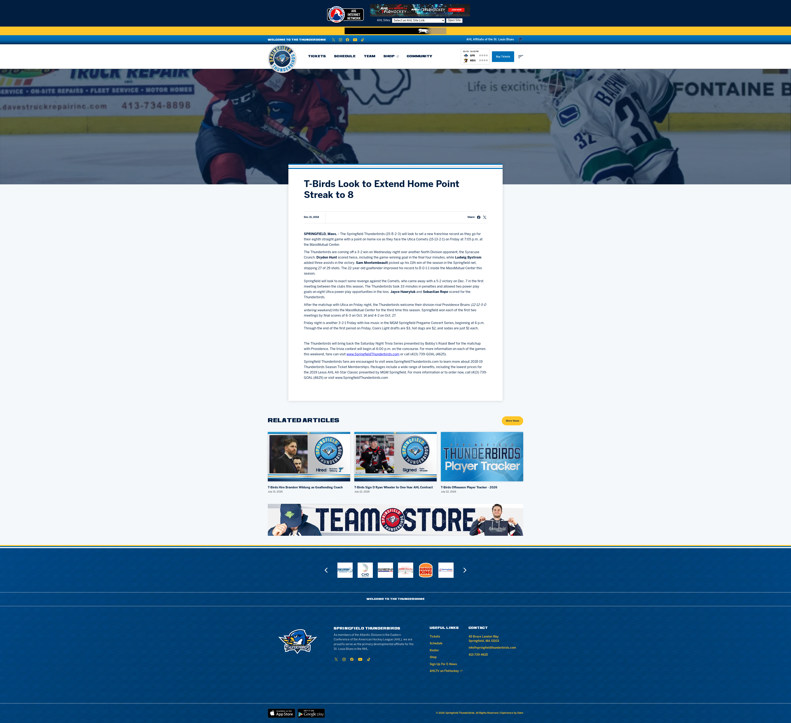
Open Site (454, 20)
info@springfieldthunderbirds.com (492, 648)
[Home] (282, 58)
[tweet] (484, 217)
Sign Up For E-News (443, 664)
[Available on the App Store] (281, 713)
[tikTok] (362, 39)
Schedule (345, 56)
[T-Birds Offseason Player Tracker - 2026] (482, 456)
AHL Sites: (384, 20)
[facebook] (347, 39)
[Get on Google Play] (311, 713)
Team (369, 56)
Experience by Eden (511, 713)
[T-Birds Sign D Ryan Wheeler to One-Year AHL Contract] (395, 456)
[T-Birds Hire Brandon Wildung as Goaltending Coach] (309, 456)
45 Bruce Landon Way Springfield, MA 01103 (484, 638)
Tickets (317, 56)
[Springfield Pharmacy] (425, 570)
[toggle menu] (520, 56)
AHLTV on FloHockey (444, 671)
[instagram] (340, 39)
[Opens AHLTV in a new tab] (420, 10)
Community (419, 56)
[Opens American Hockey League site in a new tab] (345, 14)
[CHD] (345, 570)
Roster (434, 650)
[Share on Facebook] (478, 217)
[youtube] (355, 39)
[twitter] (333, 39)
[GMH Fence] (385, 570)
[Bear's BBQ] (446, 570)
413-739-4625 (478, 655)
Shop (389, 56)
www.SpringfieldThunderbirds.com (372, 354)
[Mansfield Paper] (365, 570)
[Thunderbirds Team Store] (395, 520)
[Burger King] (405, 570)
